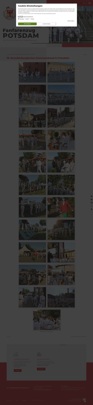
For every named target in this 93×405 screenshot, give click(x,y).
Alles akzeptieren (27, 23)
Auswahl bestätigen (46, 23)
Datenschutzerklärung (28, 16)
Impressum (20, 16)
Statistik (32, 19)
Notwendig (21, 19)
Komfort (27, 19)
